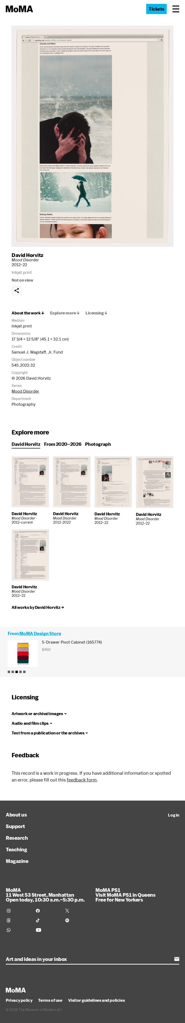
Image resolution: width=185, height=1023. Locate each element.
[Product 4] (20, 672)
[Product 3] (16, 672)
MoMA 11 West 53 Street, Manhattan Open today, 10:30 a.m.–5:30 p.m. (45, 894)
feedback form (82, 779)
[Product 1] (9, 672)
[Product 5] (24, 672)
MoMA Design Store (40, 633)
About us (16, 814)
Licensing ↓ (96, 313)
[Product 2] (13, 672)
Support (15, 826)
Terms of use (50, 1000)
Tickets (156, 9)
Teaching (16, 849)
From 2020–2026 (62, 444)
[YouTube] (47, 930)
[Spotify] (77, 920)
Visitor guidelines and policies (96, 1000)
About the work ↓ (28, 313)
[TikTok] (47, 920)
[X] (77, 911)
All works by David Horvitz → (38, 607)
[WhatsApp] (18, 930)
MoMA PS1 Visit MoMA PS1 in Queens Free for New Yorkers (125, 894)
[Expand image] (92, 136)
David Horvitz (27, 255)
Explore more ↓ (65, 313)
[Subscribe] (176, 959)
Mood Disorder (25, 391)
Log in (173, 815)
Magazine (17, 861)
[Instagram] (18, 911)
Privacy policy (19, 1000)
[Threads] (18, 920)
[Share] (17, 290)
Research (17, 838)
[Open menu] (175, 9)
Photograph (98, 444)
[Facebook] (47, 911)
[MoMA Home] (19, 9)
